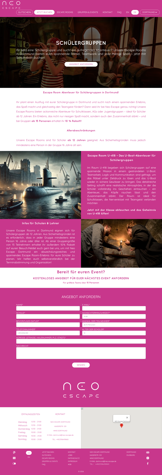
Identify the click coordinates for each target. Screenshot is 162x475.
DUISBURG (131, 455)
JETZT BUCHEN (48, 452)
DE (135, 12)
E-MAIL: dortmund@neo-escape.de (103, 461)
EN (127, 12)
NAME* (19, 305)
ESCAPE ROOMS (65, 12)
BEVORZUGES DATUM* (27, 321)
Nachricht (22, 346)
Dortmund (131, 452)
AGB (69, 464)
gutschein (24, 12)
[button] (150, 12)
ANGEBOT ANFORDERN (81, 64)
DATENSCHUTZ (74, 458)
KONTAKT (108, 12)
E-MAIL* (86, 305)
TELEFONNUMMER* (25, 329)
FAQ (119, 12)
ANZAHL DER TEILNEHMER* (96, 321)
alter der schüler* (93, 329)
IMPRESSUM (72, 461)
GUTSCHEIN (46, 455)
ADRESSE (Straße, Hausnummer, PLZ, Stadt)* (41, 338)
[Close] (127, 417)
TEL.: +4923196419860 (99, 464)
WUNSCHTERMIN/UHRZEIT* (96, 313)
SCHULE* (20, 313)
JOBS (70, 455)
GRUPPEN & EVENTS (88, 12)
